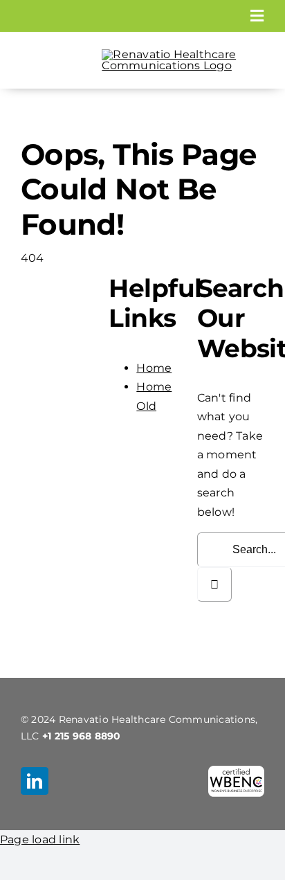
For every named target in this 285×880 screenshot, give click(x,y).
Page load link (40, 839)
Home (154, 368)
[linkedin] (34, 781)
